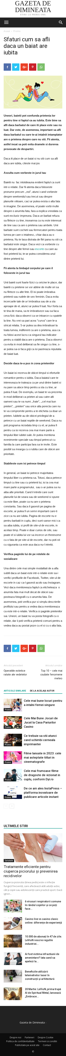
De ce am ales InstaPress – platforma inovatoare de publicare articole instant (43, 793)
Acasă (7, 31)
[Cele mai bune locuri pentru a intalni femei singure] (13, 705)
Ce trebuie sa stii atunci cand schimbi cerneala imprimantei (40, 740)
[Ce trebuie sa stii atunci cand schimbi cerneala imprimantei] (13, 740)
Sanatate (9, 860)
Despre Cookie (45, 1037)
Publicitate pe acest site (27, 1045)
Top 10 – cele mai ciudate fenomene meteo (51, 674)
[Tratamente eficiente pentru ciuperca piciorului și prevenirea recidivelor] (33, 847)
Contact (47, 1045)
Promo (17, 31)
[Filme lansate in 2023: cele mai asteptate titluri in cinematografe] (13, 757)
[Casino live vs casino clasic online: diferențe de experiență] (13, 923)
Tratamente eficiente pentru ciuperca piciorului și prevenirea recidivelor (31, 871)
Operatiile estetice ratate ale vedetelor (15, 672)
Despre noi (15, 1037)
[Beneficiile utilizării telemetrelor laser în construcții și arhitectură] (13, 976)
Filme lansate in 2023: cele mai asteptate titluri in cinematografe (42, 757)
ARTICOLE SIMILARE (15, 691)
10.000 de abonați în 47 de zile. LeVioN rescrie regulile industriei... (43, 940)
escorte (39, 248)
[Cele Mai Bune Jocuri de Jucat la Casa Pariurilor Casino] (13, 722)
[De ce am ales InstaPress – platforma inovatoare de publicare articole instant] (13, 792)
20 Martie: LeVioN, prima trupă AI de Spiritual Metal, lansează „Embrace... (43, 993)
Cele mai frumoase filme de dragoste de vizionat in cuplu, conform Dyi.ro (42, 775)
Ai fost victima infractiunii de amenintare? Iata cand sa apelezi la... (42, 958)
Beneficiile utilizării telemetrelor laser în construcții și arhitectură (39, 975)
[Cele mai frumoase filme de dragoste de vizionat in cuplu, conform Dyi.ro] (13, 775)
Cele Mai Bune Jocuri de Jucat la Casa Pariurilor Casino (41, 722)
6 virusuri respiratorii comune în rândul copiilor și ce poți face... (43, 905)
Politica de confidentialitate (20, 1041)
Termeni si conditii (47, 1041)
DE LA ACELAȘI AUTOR (42, 691)
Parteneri (29, 1037)
